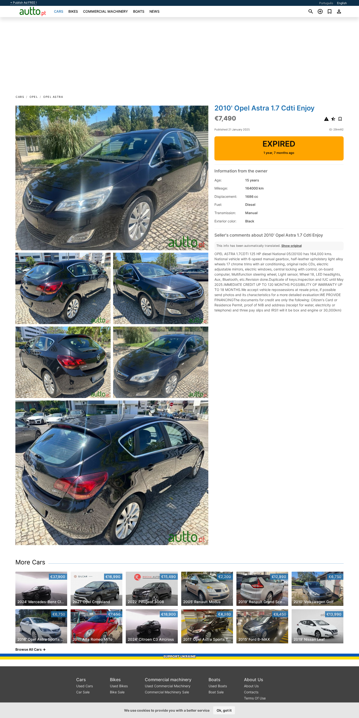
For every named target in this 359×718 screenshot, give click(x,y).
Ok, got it (224, 710)
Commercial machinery (105, 11)
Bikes (73, 11)
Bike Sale (117, 692)
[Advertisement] (179, 57)
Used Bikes (119, 686)
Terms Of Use (255, 698)
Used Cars (84, 686)
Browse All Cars (28, 649)
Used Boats (218, 686)
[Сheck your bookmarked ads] (329, 11)
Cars (58, 11)
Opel (34, 97)
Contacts (251, 692)
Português (326, 3)
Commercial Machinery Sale (167, 692)
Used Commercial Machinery (167, 686)
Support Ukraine (179, 656)
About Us (253, 679)
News (154, 11)
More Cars (30, 562)
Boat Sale (216, 692)
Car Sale (83, 692)
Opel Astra (53, 97)
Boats (138, 11)
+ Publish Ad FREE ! (23, 2)
